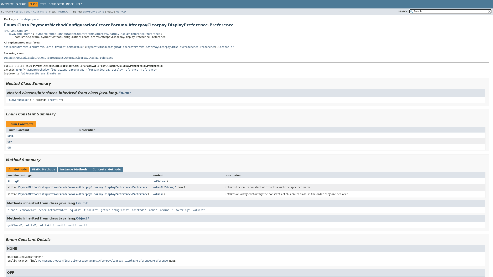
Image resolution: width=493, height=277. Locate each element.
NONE (11, 135)
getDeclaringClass (114, 210)
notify (29, 225)
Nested (18, 11)
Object (81, 218)
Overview (7, 4)
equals (74, 210)
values (157, 194)
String (12, 181)
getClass (14, 225)
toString (182, 210)
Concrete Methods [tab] (107, 169)
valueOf (158, 187)
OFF (10, 141)
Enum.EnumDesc (18, 99)
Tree (43, 4)
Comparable (75, 46)
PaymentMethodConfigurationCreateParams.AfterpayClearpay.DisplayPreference (58, 57)
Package (21, 4)
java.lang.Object (15, 30)
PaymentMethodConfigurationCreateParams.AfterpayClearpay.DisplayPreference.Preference (97, 33)
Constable (225, 46)
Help (79, 4)
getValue (159, 181)
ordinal (165, 210)
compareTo (27, 210)
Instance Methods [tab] (73, 169)
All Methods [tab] (17, 169)
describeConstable (52, 210)
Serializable (54, 46)
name (152, 210)
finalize (90, 210)
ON (9, 147)
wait (60, 225)
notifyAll (46, 225)
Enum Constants (36, 11)
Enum (19, 69)
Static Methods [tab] (43, 169)
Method (63, 11)
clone (11, 210)
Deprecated (56, 4)
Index (70, 4)
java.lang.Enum (19, 33)
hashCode (138, 210)
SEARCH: (403, 11)
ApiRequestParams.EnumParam (24, 46)
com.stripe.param (29, 19)
